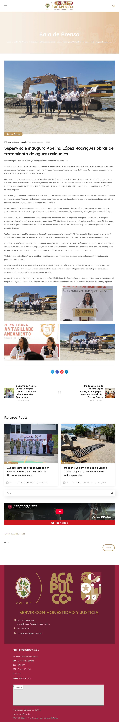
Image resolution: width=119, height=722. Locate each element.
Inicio (9, 42)
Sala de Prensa (21, 42)
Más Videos (61, 522)
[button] (113, 6)
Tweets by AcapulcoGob (14, 534)
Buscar (6, 542)
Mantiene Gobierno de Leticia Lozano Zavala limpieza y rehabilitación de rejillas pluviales (85, 471)
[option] (31, 455)
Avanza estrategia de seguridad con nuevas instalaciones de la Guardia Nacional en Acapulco (28, 471)
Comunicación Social (17, 142)
